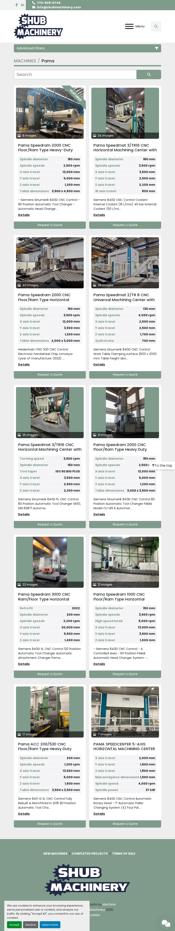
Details (24, 215)
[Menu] (129, 26)
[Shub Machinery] (87, 880)
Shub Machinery (93, 910)
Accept (14, 925)
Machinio (109, 904)
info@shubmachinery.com (59, 7)
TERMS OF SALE (123, 853)
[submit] (149, 74)
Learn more (50, 925)
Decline (30, 925)
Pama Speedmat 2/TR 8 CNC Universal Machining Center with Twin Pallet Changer (124, 299)
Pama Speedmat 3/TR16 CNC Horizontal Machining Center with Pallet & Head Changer (50, 449)
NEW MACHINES (55, 853)
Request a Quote (50, 225)
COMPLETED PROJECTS (90, 853)
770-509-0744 (49, 3)
